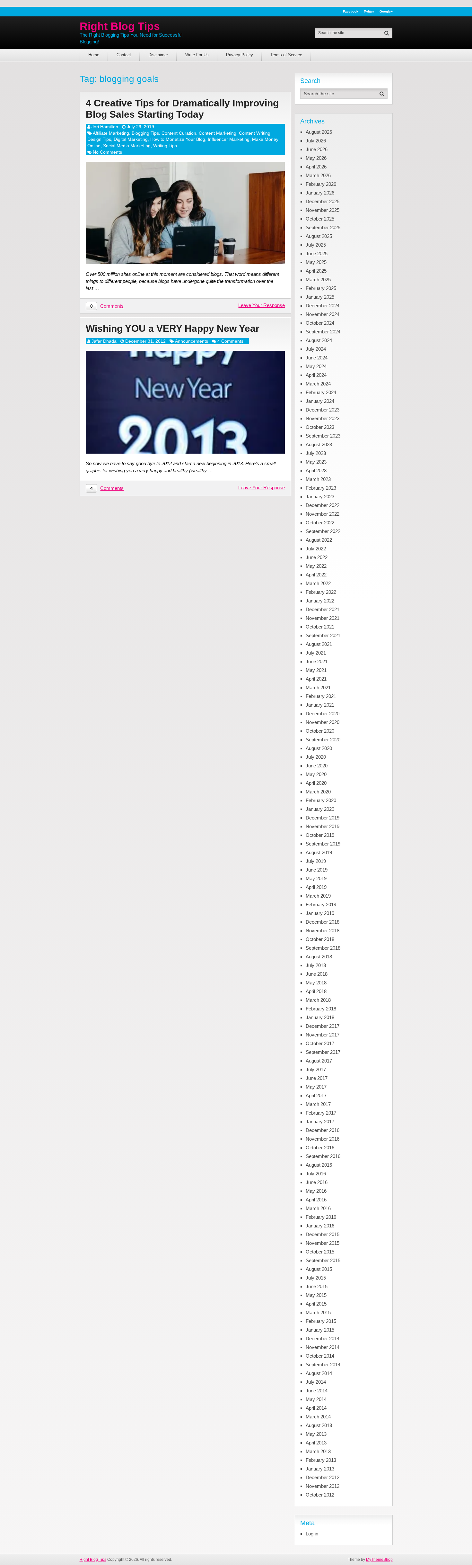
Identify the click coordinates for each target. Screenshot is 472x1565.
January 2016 (320, 1225)
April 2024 (316, 375)
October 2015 (320, 1251)
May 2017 (316, 1087)
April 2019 (316, 887)
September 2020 (323, 739)
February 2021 (321, 696)
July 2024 (316, 349)
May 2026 (316, 158)
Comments (112, 306)
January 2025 (320, 297)
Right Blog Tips (120, 26)
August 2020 (319, 748)
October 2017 (320, 1043)
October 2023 (320, 427)
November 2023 (322, 418)
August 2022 (319, 540)
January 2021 (320, 705)
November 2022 (322, 514)
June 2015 (317, 1286)
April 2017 (316, 1095)
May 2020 (316, 774)
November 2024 (322, 314)
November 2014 (322, 1347)
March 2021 (318, 687)
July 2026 (316, 140)
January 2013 (320, 1468)
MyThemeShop (379, 1559)
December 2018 (322, 922)
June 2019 (317, 870)
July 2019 (316, 861)
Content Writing (254, 133)
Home (93, 54)
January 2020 (320, 809)
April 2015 (316, 1304)
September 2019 (323, 843)
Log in (312, 1533)
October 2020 (320, 731)
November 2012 (322, 1486)
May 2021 (316, 670)
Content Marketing (217, 133)
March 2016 (318, 1208)
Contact (124, 54)
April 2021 (316, 679)
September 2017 (323, 1052)
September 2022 (323, 531)
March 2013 (318, 1451)
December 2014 (322, 1338)
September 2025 (323, 227)
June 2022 (317, 557)
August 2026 (319, 132)
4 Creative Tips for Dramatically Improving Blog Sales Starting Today (182, 109)
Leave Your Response (261, 305)
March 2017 (318, 1104)
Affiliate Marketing (111, 133)
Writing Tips (165, 145)
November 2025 (322, 210)
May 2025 (316, 262)
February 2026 (321, 184)
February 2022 (321, 592)
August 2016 (319, 1165)
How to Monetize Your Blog (177, 139)
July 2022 (316, 548)
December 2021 (322, 609)
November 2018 (322, 930)
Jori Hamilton (105, 126)
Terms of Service (286, 54)
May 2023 (316, 462)
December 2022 (322, 505)
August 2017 (319, 1060)
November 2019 (322, 826)
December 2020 (322, 713)
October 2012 (320, 1494)
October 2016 (320, 1147)
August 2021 (319, 644)
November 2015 (322, 1243)
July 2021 (316, 653)
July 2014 (316, 1382)
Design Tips (99, 139)
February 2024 (321, 392)
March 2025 (318, 279)
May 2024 (316, 366)
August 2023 (319, 444)
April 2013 (316, 1442)
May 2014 (316, 1399)
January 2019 (320, 913)
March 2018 (318, 1000)
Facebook (350, 11)
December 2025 (322, 201)
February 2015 (321, 1321)
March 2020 (318, 791)
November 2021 (322, 618)
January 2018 (320, 1017)
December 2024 (322, 305)
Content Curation (179, 133)
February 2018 (321, 1008)
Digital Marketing (131, 139)
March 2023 (318, 479)
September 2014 (323, 1364)
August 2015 (319, 1269)
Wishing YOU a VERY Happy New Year (172, 328)
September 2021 (323, 635)
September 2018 (323, 948)
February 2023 (321, 488)
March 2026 (318, 175)
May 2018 (316, 982)
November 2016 (322, 1139)
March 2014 (318, 1416)
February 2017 (321, 1113)
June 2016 (317, 1182)
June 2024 (317, 357)
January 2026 (320, 192)
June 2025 (317, 253)
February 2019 (321, 904)
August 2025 (319, 236)
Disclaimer (158, 54)
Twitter (369, 11)
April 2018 (316, 991)
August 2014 (319, 1373)
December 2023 (322, 409)
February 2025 (321, 288)
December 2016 (322, 1130)
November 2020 (322, 722)
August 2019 (319, 852)
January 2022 (320, 600)
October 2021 (320, 626)
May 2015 (316, 1295)
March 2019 (318, 896)
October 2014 (320, 1356)
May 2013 (316, 1434)
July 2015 (316, 1277)
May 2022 (316, 566)
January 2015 (320, 1330)
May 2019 (316, 878)
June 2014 (317, 1390)
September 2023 (323, 436)
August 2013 (319, 1425)
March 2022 (318, 583)
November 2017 (322, 1034)
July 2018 (316, 965)
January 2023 (320, 496)
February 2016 (321, 1217)
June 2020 (317, 765)
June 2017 (317, 1078)
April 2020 (316, 783)
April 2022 (316, 574)
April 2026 (316, 166)
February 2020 (321, 800)
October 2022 (320, 522)
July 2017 (316, 1069)
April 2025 (316, 271)
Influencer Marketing (228, 139)
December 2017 (322, 1026)
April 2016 (316, 1199)
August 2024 (319, 340)
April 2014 (316, 1408)
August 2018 (319, 956)
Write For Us (197, 54)
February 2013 (321, 1460)
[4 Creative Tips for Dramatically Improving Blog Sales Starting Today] (185, 213)
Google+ (386, 11)
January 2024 (320, 401)
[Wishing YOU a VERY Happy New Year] (185, 402)
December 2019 (322, 817)
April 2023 (316, 470)
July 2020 (316, 757)
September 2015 (323, 1260)
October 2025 (320, 219)
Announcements (191, 341)
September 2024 (323, 331)
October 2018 (320, 939)
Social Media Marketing (127, 145)
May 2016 (316, 1191)
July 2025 (316, 245)
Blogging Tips (145, 133)
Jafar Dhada (104, 341)
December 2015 (322, 1234)
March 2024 (318, 383)
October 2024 (320, 323)
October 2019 (320, 835)
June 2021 (317, 661)
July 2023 (316, 453)
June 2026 (317, 149)
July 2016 (316, 1173)
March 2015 (318, 1312)
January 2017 (320, 1121)
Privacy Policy (239, 54)
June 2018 (317, 974)
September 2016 (323, 1156)
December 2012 (322, 1477)
